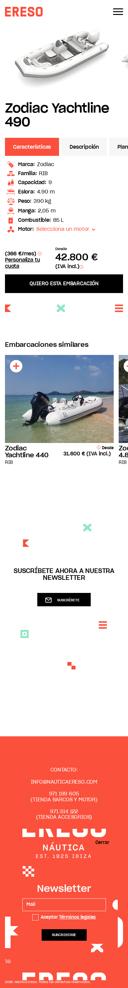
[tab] (33, 147)
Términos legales (77, 917)
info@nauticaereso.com (64, 782)
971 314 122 (64, 811)
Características (32, 147)
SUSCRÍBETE (68, 600)
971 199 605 (64, 793)
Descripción (84, 147)
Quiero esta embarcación (64, 283)
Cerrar (102, 843)
